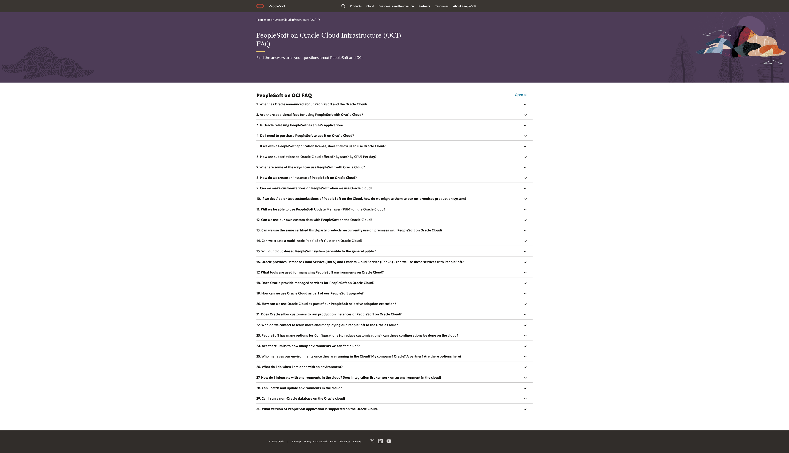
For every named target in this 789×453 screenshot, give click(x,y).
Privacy (307, 441)
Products (356, 6)
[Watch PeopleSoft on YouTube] (389, 442)
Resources (442, 6)
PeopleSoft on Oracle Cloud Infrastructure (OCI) (286, 20)
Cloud (370, 6)
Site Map (296, 441)
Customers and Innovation (396, 6)
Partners (424, 6)
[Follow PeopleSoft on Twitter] (372, 442)
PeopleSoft (277, 6)
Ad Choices (344, 441)
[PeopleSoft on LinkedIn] (381, 442)
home (260, 6)
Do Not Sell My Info (325, 441)
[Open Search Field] (343, 6)
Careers (357, 441)
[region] (394, 104)
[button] (528, 104)
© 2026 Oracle (276, 441)
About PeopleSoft (464, 6)
